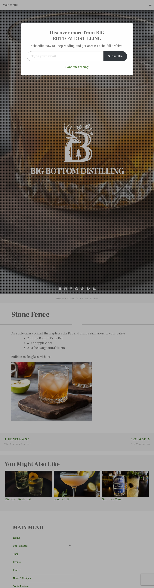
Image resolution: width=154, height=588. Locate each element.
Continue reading (77, 67)
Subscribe (115, 56)
